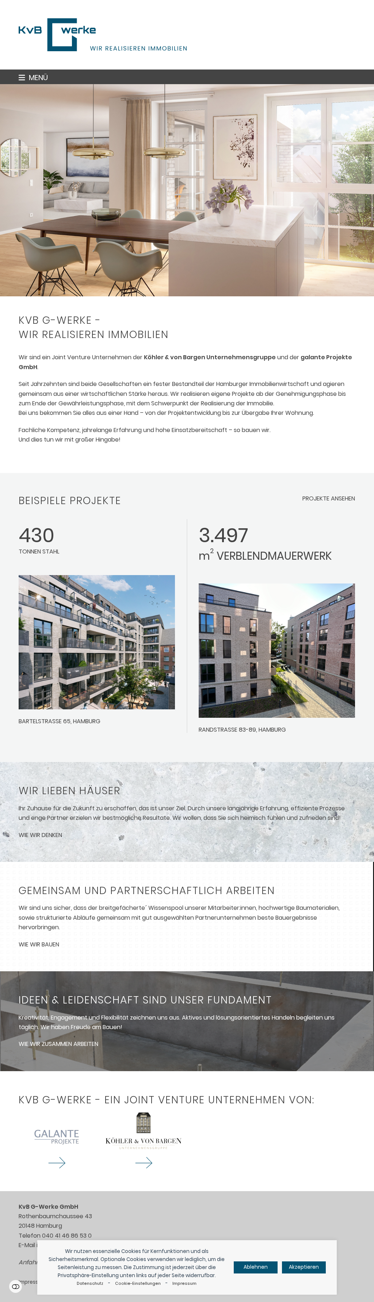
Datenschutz (90, 1283)
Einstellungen (15, 1286)
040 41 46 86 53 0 (67, 1235)
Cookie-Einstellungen (138, 1283)
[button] (33, 77)
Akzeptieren (304, 1267)
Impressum (184, 1283)
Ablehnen (256, 1267)
